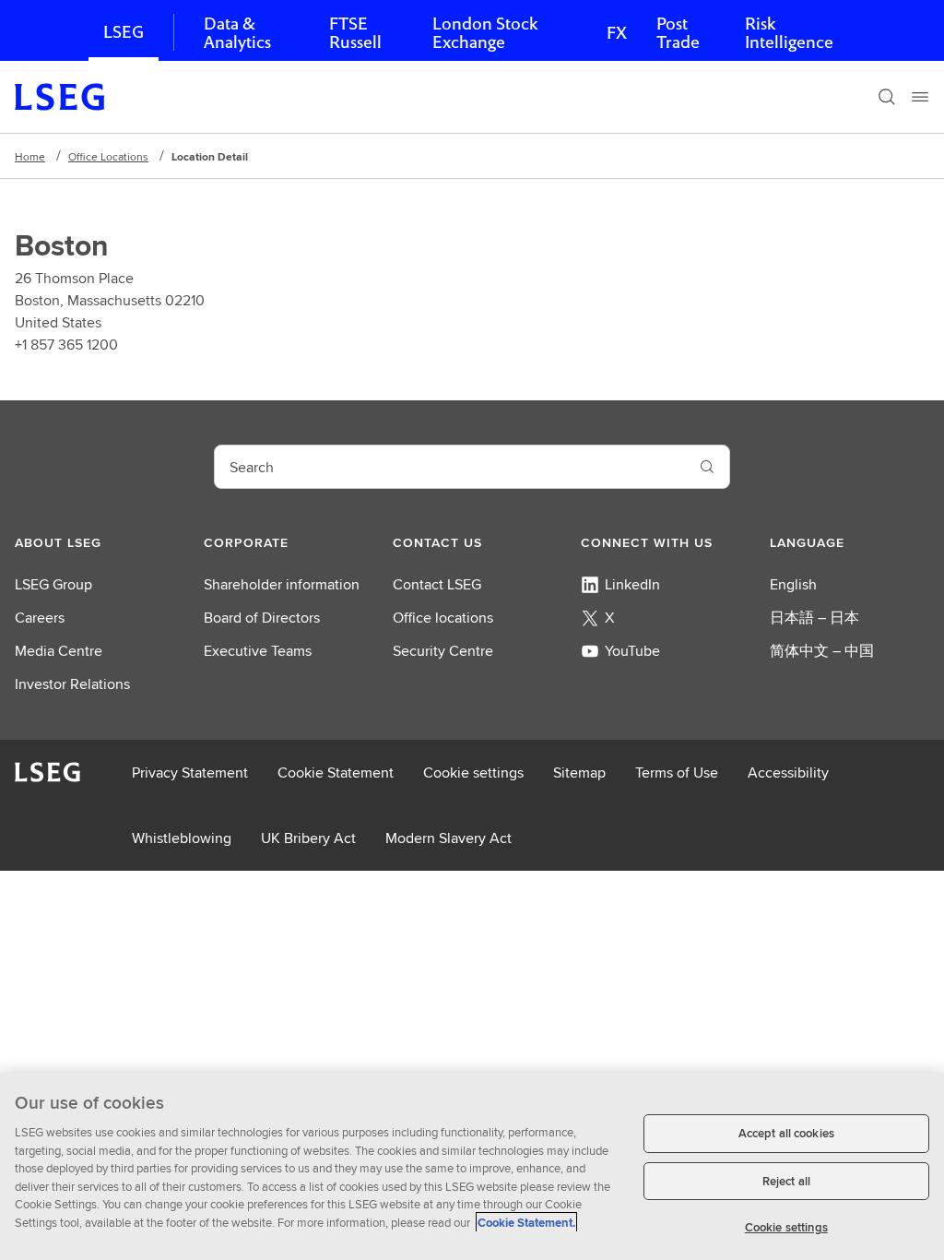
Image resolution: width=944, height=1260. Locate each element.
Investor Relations (72, 684)
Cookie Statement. (526, 1222)
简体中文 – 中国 (822, 650)
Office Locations (108, 156)
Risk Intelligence (789, 33)
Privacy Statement (190, 772)
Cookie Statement (335, 772)
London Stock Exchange (484, 33)
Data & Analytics (237, 33)
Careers (40, 617)
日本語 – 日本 (814, 617)
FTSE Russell (355, 33)
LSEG (123, 31)
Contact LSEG (437, 584)
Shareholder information (282, 584)
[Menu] (920, 96)
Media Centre (58, 650)
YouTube (632, 650)
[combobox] (450, 467)
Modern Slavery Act (448, 838)
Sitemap (579, 772)
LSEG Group (53, 584)
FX (617, 32)
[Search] (886, 96)
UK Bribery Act (308, 838)
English (793, 584)
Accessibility (788, 772)
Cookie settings (473, 772)
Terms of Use (676, 772)
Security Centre (443, 650)
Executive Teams (258, 650)
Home (30, 156)
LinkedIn (632, 584)
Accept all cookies (786, 1133)
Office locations (443, 617)
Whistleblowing (181, 838)
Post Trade (678, 33)
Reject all (786, 1181)
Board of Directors (262, 617)
